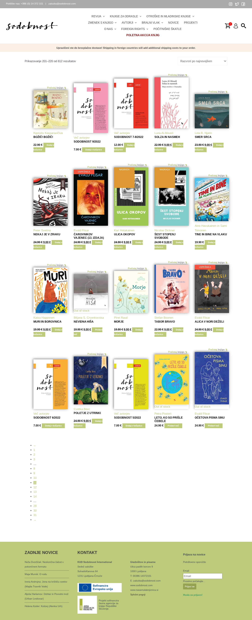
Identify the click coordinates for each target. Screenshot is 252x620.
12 (35, 487)
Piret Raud (121, 317)
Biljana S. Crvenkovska (89, 317)
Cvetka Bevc (82, 409)
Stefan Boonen (163, 317)
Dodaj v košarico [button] (43, 147)
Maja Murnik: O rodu (36, 574)
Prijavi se (190, 586)
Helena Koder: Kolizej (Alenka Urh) (43, 606)
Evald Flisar (81, 230)
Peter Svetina (42, 230)
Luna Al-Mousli (163, 133)
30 (35, 510)
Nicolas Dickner (164, 230)
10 (35, 478)
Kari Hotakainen (124, 230)
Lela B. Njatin (203, 133)
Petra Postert (162, 413)
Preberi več (173, 426)
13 (35, 492)
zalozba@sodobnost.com (62, 3)
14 (35, 496)
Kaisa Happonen (43, 317)
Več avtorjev (82, 137)
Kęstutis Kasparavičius (48, 133)
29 (35, 506)
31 (35, 515)
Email (186, 570)
